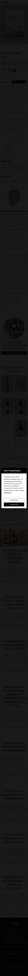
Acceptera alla (14, 504)
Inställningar (14, 500)
